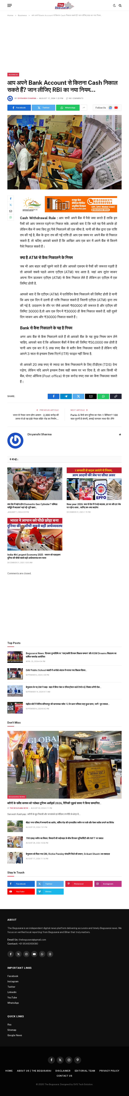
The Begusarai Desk (19, 808)
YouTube (12, 997)
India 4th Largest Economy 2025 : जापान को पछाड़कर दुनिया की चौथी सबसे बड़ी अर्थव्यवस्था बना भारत (33, 556)
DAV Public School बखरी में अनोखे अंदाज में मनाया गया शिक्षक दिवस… (56, 670)
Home (9, 1071)
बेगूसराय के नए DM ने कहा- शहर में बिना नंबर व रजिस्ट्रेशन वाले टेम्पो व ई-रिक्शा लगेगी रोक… (63, 687)
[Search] (120, 5)
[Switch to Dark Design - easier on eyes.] (114, 5)
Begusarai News (17, 797)
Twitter (11, 986)
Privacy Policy (109, 1071)
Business (13, 75)
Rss (9, 1024)
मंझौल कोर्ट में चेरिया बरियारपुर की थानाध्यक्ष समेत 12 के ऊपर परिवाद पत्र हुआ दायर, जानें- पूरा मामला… (68, 704)
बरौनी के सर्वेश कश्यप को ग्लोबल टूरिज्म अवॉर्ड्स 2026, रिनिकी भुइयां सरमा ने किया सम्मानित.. (54, 803)
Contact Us (64, 1076)
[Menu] (9, 5)
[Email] (10, 211)
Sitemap (11, 1030)
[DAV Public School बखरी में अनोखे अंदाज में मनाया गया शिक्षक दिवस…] (15, 674)
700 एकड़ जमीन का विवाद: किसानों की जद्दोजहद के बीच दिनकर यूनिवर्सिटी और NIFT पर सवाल (64, 838)
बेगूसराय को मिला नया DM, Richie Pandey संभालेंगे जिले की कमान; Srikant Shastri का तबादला (68, 854)
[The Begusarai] (64, 5)
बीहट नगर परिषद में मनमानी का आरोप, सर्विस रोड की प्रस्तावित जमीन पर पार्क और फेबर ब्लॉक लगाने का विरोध (70, 822)
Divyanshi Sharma (27, 98)
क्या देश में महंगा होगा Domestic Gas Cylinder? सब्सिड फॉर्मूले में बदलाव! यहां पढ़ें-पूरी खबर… (32, 506)
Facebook (12, 976)
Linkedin (11, 992)
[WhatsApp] (10, 217)
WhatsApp (13, 1003)
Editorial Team (85, 1071)
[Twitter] (10, 205)
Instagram (12, 981)
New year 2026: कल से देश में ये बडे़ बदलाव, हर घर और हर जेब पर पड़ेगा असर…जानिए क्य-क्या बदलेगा (94, 506)
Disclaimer (62, 1071)
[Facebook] (10, 199)
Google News (14, 1035)
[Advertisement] (64, 44)
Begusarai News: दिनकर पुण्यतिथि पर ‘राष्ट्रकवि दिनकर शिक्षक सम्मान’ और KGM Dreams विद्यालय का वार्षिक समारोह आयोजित (71, 655)
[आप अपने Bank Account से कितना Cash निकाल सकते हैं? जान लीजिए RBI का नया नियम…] (64, 152)
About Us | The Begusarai (34, 1071)
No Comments (76, 98)
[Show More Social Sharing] (83, 108)
